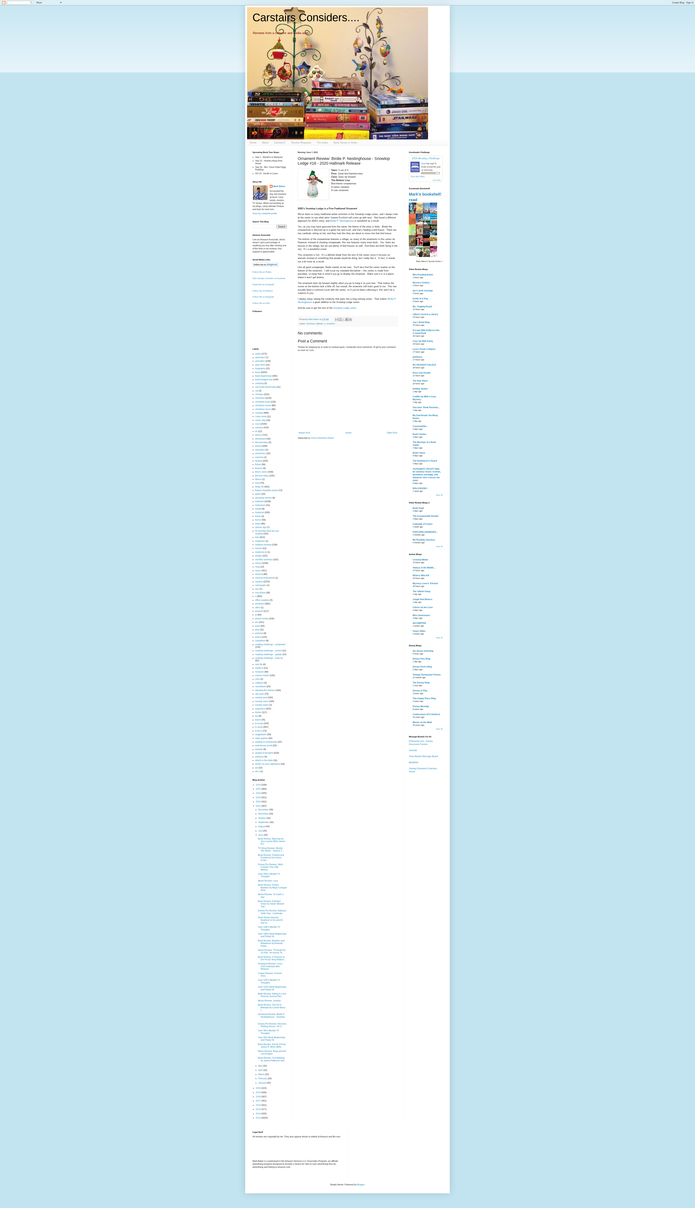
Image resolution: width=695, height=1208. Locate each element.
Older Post (392, 433)
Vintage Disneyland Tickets (427, 674)
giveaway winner (263, 498)
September (264, 822)
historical (259, 512)
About (265, 142)
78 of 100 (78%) (417, 176)
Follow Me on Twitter (261, 271)
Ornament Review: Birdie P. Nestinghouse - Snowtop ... (271, 1017)
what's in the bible (264, 760)
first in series (261, 472)
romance (259, 672)
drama (258, 446)
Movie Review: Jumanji (269, 1000)
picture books (261, 618)
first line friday (262, 475)
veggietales (261, 734)
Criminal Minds (420, 559)
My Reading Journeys (424, 540)
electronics (260, 453)
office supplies (262, 600)
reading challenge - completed (270, 644)
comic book (260, 416)
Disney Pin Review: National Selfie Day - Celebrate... (272, 911)
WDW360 (413, 762)
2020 (258, 1088)
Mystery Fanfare (421, 282)
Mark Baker (279, 186)
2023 (258, 797)
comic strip (260, 420)
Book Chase (419, 453)
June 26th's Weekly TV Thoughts (269, 875)
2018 (258, 1096)
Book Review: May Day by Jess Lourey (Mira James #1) (271, 841)
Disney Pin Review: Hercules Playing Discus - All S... (272, 1025)
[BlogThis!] (340, 319)
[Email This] (336, 319)
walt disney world (263, 745)
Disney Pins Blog (421, 659)
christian (259, 394)
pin (256, 622)
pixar (257, 626)
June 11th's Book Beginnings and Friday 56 (272, 988)
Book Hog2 (418, 508)
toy (256, 716)
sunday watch (262, 705)
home (258, 516)
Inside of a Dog (420, 298)
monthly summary (264, 559)
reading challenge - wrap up (269, 658)
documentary (261, 442)
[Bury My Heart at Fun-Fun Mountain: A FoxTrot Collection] (413, 255)
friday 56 (259, 486)
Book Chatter (419, 434)
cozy (257, 424)
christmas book (262, 402)
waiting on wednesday (266, 742)
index (258, 523)
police (258, 637)
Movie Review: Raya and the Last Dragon (272, 1052)
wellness (259, 756)
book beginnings (263, 376)
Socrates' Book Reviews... (426, 407)
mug (257, 567)
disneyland (260, 438)
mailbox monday (263, 544)
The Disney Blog (421, 682)
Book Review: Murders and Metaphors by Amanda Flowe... (271, 943)
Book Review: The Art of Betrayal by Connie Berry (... (271, 1007)
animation (260, 361)
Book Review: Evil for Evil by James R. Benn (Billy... (272, 1045)
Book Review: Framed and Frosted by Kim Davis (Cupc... (271, 858)
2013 (258, 1118)
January (262, 1083)
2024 (258, 793)
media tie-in (261, 552)
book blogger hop (264, 379)
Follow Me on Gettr (261, 303)
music (258, 570)
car (256, 391)
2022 (258, 801)
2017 (258, 1101)
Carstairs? (280, 142)
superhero (260, 708)
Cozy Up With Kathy (423, 341)
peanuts (259, 611)
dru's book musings (423, 290)
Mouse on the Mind (422, 722)
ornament (331, 324)
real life (258, 664)
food (257, 483)
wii (256, 768)
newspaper (260, 585)
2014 (258, 1113)
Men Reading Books (423, 274)
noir (257, 589)
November (263, 814)
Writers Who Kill (421, 575)
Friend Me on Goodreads (263, 284)
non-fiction (260, 592)
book (257, 372)
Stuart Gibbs (419, 631)
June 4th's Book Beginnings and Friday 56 (271, 1038)
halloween (260, 505)
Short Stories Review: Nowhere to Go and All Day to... (270, 920)
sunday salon (261, 701)
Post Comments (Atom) (322, 438)
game (258, 494)
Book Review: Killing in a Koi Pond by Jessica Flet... (272, 995)
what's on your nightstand (267, 764)
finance (258, 468)
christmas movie (263, 405)
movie (258, 563)
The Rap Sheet (420, 381)
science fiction (262, 675)
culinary (259, 427)
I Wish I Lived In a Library (425, 314)
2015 (258, 1109)
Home (253, 142)
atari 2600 (260, 365)
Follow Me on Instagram (263, 296)
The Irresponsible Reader (426, 516)
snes (257, 679)
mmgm (258, 555)
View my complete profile (264, 213)
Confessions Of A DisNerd (426, 714)
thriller (258, 712)
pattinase (417, 357)
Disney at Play (420, 690)
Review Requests (301, 142)
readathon (260, 640)
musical (259, 574)
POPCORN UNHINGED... (425, 532)
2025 (258, 789)
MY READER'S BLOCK (424, 365)
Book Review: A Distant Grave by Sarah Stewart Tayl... (271, 904)
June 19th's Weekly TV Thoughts (269, 928)
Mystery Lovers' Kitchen (425, 583)
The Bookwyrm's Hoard (425, 461)
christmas (310, 324)
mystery (259, 581)
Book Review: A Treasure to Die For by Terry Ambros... (272, 958)
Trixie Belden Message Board (423, 756)
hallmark (319, 324)
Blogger (361, 1184)
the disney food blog (423, 651)
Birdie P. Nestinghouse (342, 220)
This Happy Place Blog (424, 698)
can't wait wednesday (265, 387)
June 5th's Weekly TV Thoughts (268, 1031)
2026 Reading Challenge (426, 158)
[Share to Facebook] (347, 319)
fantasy (258, 461)
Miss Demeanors (421, 615)
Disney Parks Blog (422, 666)
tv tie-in (258, 731)
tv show (259, 727)
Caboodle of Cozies (423, 524)
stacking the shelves (265, 690)
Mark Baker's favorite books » (429, 261)
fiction (258, 464)
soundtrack (260, 686)
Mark (423, 163)
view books (437, 180)
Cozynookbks (420, 426)
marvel (258, 548)
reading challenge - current (268, 650)
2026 (258, 785)
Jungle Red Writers (422, 599)
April (260, 1070)
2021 (258, 806)
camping (259, 383)
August (262, 826)
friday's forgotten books (266, 490)
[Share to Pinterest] (350, 319)
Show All (439, 495)
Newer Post (304, 433)
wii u (257, 771)
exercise (259, 457)
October (262, 818)
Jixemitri (413, 750)
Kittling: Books (420, 389)
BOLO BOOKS (420, 488)
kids (257, 537)
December (263, 809)
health (258, 509)
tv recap (259, 723)
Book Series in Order (345, 142)
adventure (260, 357)
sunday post (261, 697)
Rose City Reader (422, 373)
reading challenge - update (268, 654)
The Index (322, 142)
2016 (258, 1105)
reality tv (259, 668)
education (260, 450)
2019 (258, 1092)
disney (258, 435)
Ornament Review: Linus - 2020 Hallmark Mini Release (270, 966)
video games (261, 738)
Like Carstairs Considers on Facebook (268, 278)
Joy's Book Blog (421, 322)
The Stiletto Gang (421, 591)
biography (260, 368)
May (260, 1066)
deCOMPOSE (419, 623)
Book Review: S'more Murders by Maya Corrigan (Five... (272, 887)
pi (256, 615)
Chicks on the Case (423, 607)
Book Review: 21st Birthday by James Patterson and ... (272, 1059)
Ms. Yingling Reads (422, 306)
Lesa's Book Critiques (424, 349)
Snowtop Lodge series (344, 308)
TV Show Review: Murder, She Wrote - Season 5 (270, 849)
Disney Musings (421, 706)
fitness (258, 479)
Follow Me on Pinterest (262, 290)
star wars (259, 694)
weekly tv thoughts (264, 753)
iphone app (260, 527)
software (259, 683)
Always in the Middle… (424, 567)
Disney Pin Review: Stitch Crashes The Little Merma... (270, 867)
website (259, 749)
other (257, 607)
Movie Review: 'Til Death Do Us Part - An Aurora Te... (272, 951)
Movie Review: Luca (268, 881)
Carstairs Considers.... (306, 17)
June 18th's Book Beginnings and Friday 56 (272, 935)
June (261, 835)
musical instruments (265, 578)
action (258, 354)
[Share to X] (343, 319)
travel (258, 720)
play (257, 629)
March (261, 1074)
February (263, 1078)
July (260, 831)
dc (256, 431)
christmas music (263, 409)
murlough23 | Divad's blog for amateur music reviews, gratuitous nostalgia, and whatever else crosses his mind (427, 475)
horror (258, 520)
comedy (259, 413)
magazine (260, 541)
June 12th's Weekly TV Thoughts (269, 981)
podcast (259, 633)
